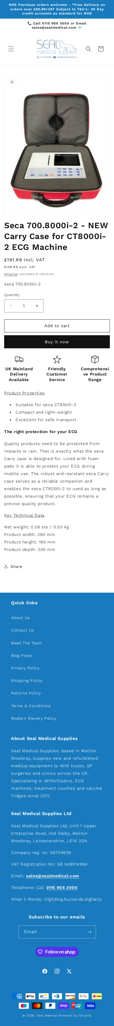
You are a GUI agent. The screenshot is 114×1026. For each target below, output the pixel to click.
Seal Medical (47, 1015)
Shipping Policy (27, 680)
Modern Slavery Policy (33, 718)
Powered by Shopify (75, 1015)
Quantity (12, 295)
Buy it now (57, 341)
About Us (20, 617)
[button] (11, 49)
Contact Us (22, 630)
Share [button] (16, 566)
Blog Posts (21, 655)
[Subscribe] (90, 931)
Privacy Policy (25, 668)
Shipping (10, 273)
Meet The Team (26, 643)
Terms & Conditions (31, 706)
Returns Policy (26, 693)
